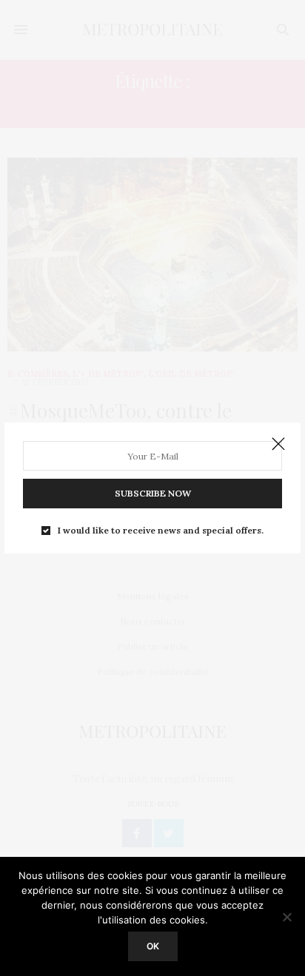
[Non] (286, 916)
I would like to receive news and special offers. (161, 530)
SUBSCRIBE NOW (153, 493)
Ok (153, 946)
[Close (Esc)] (278, 445)
